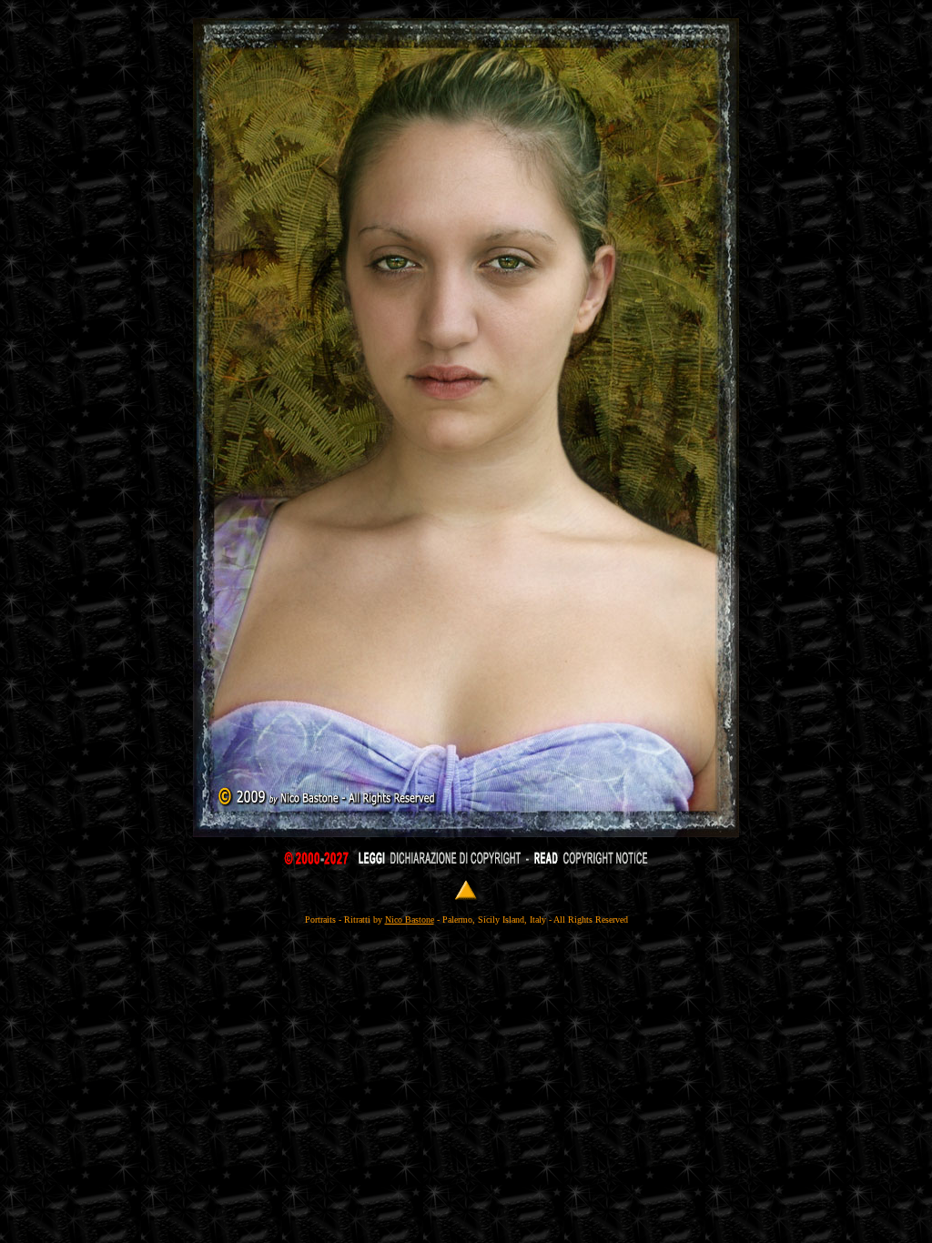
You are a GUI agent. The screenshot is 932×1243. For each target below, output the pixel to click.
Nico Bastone (409, 920)
